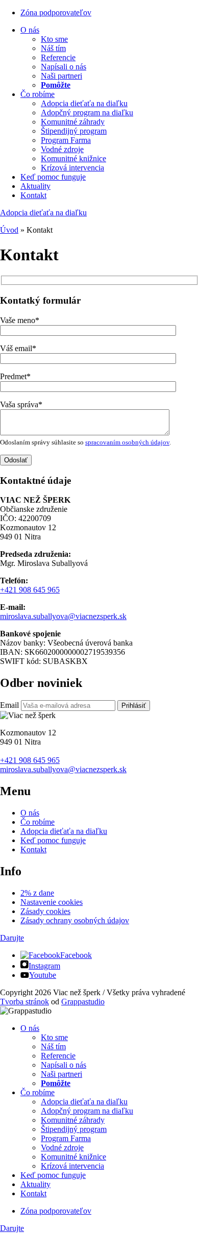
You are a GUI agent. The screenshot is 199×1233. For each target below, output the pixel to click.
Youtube (42, 975)
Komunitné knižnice (73, 158)
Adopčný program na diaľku (87, 112)
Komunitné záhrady (73, 121)
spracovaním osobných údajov (127, 442)
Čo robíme (37, 94)
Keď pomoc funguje (53, 176)
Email (9, 705)
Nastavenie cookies (51, 902)
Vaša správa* (21, 404)
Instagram (44, 965)
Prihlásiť (133, 705)
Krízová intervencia (72, 167)
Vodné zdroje (62, 149)
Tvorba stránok (24, 1001)
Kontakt (33, 195)
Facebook (76, 955)
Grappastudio (83, 1001)
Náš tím (53, 48)
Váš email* (18, 348)
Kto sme (54, 39)
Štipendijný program (74, 131)
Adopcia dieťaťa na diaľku (84, 103)
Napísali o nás (63, 66)
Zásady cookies (45, 911)
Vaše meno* (19, 320)
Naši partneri (61, 75)
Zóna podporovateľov (55, 12)
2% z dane (37, 893)
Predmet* (15, 376)
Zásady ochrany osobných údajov (74, 920)
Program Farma (66, 140)
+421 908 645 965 (30, 589)
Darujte (12, 937)
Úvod (9, 230)
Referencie (58, 57)
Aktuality (35, 186)
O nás (29, 30)
